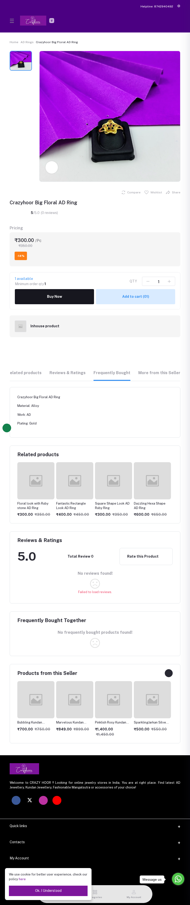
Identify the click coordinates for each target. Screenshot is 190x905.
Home (14, 42)
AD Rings (27, 42)
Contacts (17, 842)
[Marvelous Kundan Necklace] (35, 699)
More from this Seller (159, 372)
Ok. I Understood (48, 891)
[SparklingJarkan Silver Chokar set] (113, 699)
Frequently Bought (112, 372)
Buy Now (54, 297)
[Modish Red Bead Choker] (152, 699)
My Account (19, 858)
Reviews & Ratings (67, 372)
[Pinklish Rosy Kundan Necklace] (74, 699)
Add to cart (135, 297)
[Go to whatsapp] (178, 879)
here (22, 879)
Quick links (18, 826)
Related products (24, 372)
